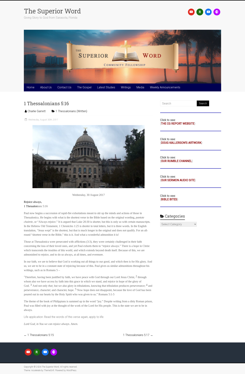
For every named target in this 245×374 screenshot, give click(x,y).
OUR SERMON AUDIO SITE (178, 180)
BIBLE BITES (169, 199)
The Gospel (84, 87)
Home (30, 87)
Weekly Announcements (165, 87)
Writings (126, 87)
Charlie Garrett (37, 111)
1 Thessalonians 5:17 (138, 335)
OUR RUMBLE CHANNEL (176, 161)
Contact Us (64, 87)
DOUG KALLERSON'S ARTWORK (181, 142)
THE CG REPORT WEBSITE (177, 123)
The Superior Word (52, 11)
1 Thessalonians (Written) (71, 111)
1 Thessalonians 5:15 (39, 335)
